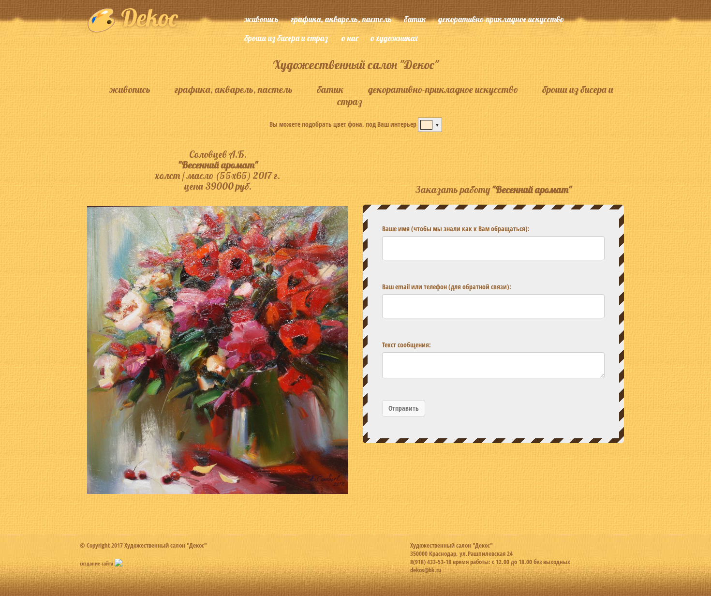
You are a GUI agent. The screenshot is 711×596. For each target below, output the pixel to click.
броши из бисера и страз (286, 38)
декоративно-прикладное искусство (501, 19)
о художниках (394, 38)
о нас (349, 38)
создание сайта (97, 563)
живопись (261, 19)
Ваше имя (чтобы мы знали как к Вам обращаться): (456, 228)
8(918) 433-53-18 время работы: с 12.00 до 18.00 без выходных (490, 561)
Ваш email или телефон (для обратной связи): (446, 286)
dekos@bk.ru (426, 570)
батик (415, 19)
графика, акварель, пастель (341, 19)
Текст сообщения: (406, 344)
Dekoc (147, 17)
